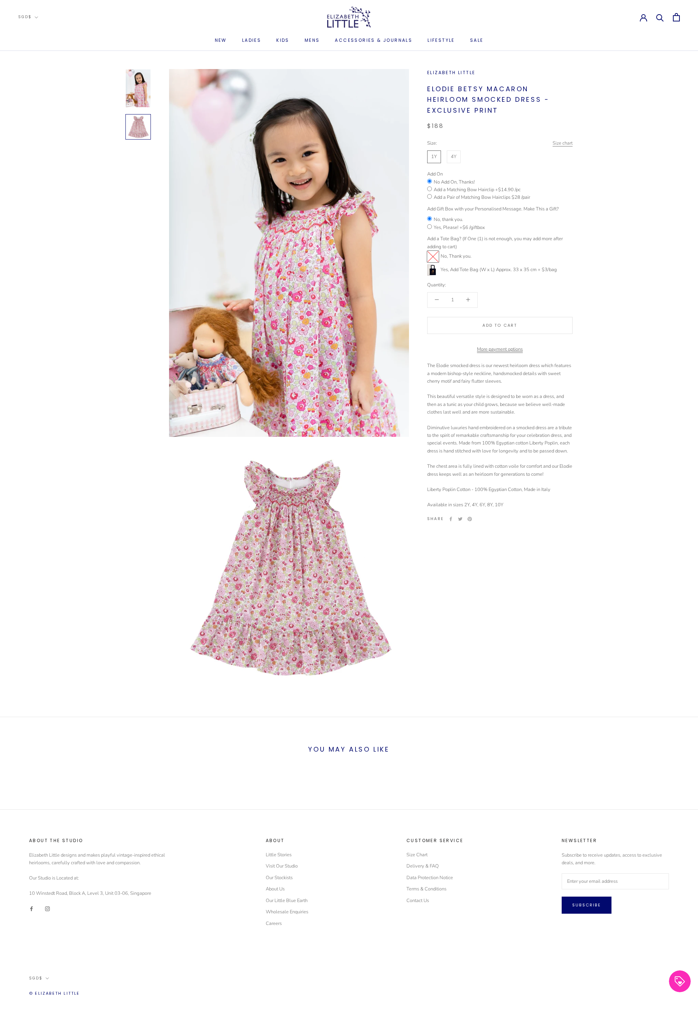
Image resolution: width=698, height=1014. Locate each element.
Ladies (251, 40)
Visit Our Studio (282, 866)
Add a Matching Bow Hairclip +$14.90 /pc (477, 189)
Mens (312, 40)
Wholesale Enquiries (287, 912)
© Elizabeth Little (54, 993)
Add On (435, 174)
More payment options (500, 349)
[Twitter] (460, 519)
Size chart (563, 143)
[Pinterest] (470, 519)
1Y (434, 156)
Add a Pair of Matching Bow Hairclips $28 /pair (482, 197)
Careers (274, 923)
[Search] (660, 17)
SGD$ (25, 17)
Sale (477, 40)
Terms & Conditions (426, 889)
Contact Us (417, 900)
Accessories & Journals (373, 40)
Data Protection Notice (429, 877)
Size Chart (417, 855)
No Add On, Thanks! (454, 182)
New (221, 40)
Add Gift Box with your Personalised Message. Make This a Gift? (493, 209)
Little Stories (279, 855)
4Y (454, 156)
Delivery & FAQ (422, 866)
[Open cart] (676, 17)
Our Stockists (279, 877)
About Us (275, 889)
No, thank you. (448, 219)
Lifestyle (441, 40)
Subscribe (586, 905)
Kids (282, 40)
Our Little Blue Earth (287, 900)
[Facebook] (451, 519)
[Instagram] (47, 909)
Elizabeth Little (451, 72)
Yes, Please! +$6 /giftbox (459, 227)
